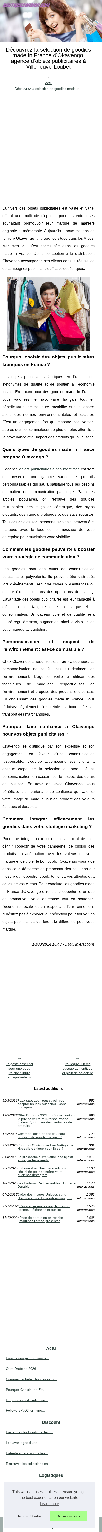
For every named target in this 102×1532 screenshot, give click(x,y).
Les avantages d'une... (23, 1443)
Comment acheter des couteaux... (31, 1379)
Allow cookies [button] (68, 1516)
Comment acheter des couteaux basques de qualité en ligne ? (42, 1135)
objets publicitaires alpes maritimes (49, 469)
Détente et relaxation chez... (27, 1453)
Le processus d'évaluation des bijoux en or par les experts (45, 1158)
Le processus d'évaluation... (27, 1400)
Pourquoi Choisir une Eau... (26, 1390)
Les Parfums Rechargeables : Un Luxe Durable (47, 1185)
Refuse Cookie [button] (30, 1516)
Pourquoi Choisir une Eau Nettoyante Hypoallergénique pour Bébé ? (45, 1147)
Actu (48, 83)
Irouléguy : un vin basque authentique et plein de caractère (77, 1068)
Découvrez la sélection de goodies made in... (48, 89)
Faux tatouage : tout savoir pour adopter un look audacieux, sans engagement (42, 1104)
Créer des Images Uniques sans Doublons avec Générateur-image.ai (45, 1196)
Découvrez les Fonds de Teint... (29, 1432)
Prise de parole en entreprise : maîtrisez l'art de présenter (42, 1219)
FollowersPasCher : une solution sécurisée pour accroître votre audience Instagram (42, 1171)
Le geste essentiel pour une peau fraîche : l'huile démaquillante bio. (19, 1070)
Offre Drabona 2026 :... (23, 1369)
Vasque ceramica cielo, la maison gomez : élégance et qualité (44, 1207)
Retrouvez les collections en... (28, 1464)
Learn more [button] (49, 1504)
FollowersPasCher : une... (25, 1410)
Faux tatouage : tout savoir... (27, 1358)
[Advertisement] (51, 144)
